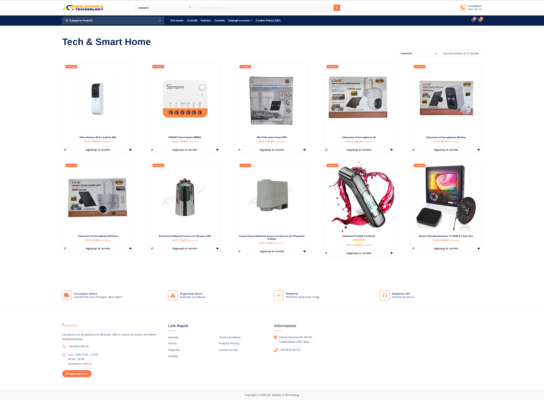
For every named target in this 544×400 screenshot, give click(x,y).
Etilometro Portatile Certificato (358, 236)
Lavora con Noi (228, 349)
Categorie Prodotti (81, 20)
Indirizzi (206, 20)
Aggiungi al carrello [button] (97, 149)
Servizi (172, 343)
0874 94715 (475, 9)
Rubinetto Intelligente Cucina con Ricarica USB (185, 236)
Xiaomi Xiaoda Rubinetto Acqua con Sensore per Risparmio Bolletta (272, 237)
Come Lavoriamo (229, 337)
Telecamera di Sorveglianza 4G (359, 137)
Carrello (219, 20)
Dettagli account (239, 20)
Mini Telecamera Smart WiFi (272, 137)
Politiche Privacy (229, 343)
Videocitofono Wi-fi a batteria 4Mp (97, 137)
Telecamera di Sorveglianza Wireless (446, 137)
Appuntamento (78, 373)
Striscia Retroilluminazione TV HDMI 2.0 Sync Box (446, 236)
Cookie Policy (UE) (268, 20)
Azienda (173, 337)
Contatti (192, 20)
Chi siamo (177, 20)
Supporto (174, 349)
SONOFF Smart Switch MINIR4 (184, 137)
